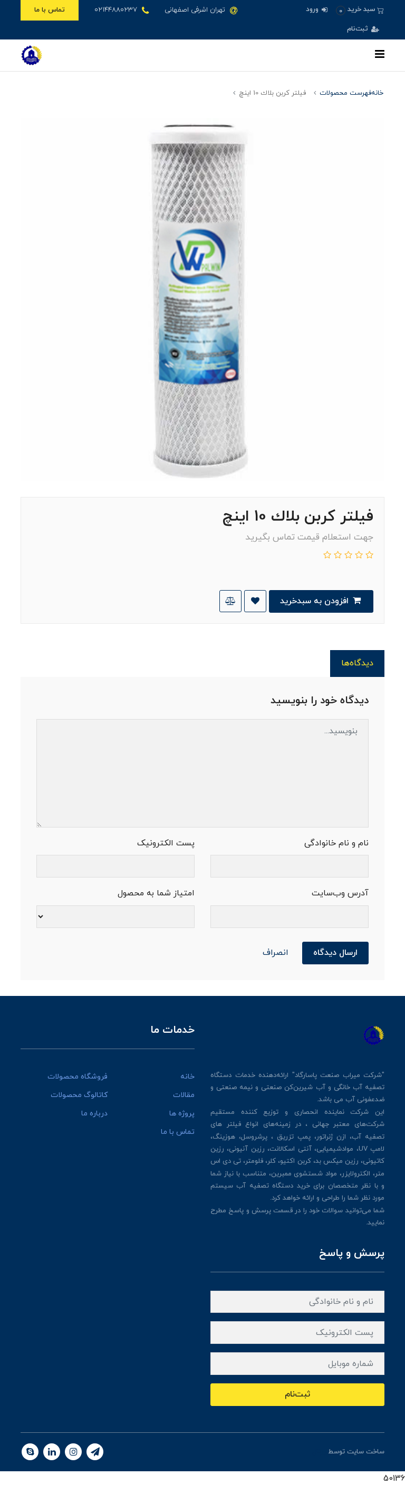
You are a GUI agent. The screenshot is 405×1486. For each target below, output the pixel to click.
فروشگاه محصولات (77, 1077)
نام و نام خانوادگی (336, 843)
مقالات (184, 1095)
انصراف (275, 953)
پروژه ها (182, 1114)
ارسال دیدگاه (335, 953)
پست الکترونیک (166, 843)
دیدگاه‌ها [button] (357, 663)
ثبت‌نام (358, 29)
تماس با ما (49, 10)
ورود (313, 9)
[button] (359, 9)
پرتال (319, 1452)
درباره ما (94, 1114)
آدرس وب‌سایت (340, 893)
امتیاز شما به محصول (156, 893)
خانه (187, 1077)
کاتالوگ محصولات (79, 1095)
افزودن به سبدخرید (315, 601)
